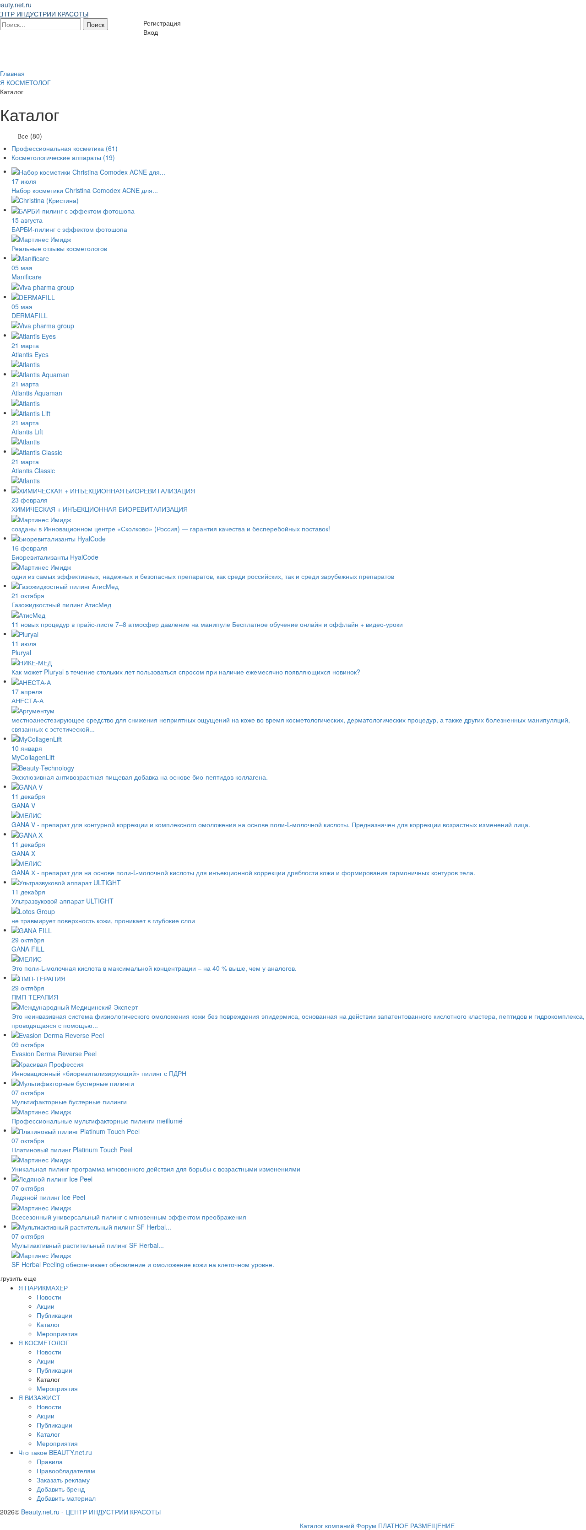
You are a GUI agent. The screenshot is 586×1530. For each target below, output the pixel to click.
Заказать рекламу (63, 1479)
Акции (45, 1306)
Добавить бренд (61, 1488)
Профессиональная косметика (64, 148)
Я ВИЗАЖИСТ (39, 1397)
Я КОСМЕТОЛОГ (43, 1342)
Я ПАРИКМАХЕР (43, 1287)
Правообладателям (66, 1470)
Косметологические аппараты (63, 157)
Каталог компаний (327, 1525)
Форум (366, 1525)
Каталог (48, 1324)
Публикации (54, 1315)
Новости (49, 1296)
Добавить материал (66, 1498)
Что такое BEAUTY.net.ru (55, 1452)
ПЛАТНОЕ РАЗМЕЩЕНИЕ (416, 1525)
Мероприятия (57, 1333)
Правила (50, 1461)
